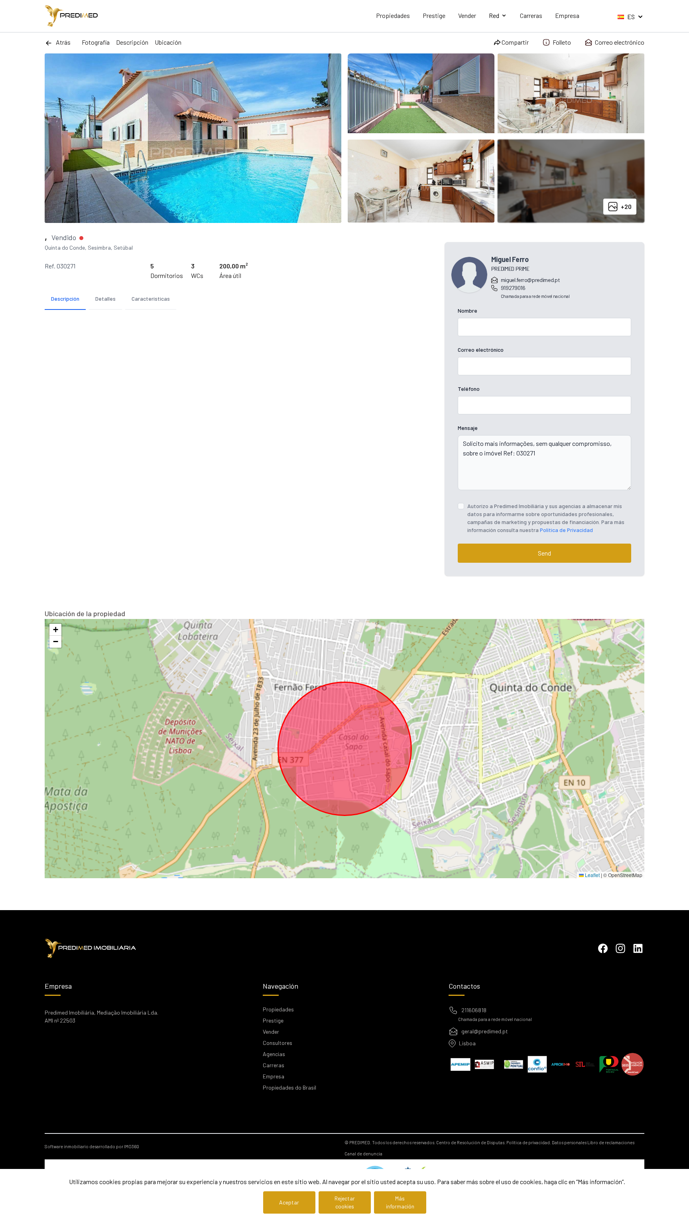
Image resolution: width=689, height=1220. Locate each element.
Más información (400, 1202)
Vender (467, 15)
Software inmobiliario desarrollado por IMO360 (92, 1146)
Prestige (434, 15)
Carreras (531, 15)
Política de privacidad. (528, 1142)
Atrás (63, 42)
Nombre (467, 310)
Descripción (132, 42)
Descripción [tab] (65, 298)
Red (494, 15)
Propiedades (393, 15)
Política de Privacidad (566, 529)
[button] (55, 630)
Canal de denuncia (363, 1153)
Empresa (567, 15)
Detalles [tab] (105, 298)
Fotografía (96, 42)
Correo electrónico (619, 42)
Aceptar (289, 1202)
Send (544, 553)
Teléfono (469, 388)
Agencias (274, 1054)
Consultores (277, 1042)
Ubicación (168, 42)
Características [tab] (151, 298)
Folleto (562, 42)
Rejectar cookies (345, 1202)
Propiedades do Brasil (289, 1087)
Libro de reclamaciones (610, 1142)
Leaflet (592, 874)
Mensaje (468, 427)
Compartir (515, 42)
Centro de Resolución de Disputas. (471, 1142)
